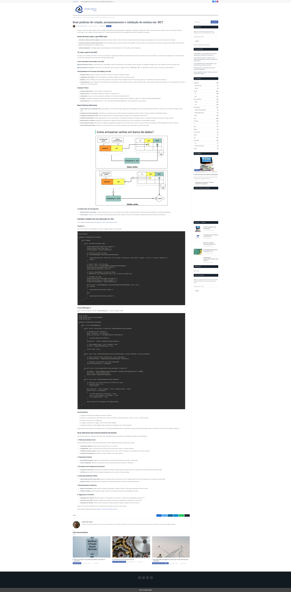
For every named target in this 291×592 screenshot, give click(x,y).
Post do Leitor (197, 132)
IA (167, 563)
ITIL (195, 143)
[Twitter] (67, 37)
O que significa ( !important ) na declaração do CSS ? (210, 250)
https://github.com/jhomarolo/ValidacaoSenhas (105, 222)
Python (195, 135)
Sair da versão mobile (145, 590)
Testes (196, 88)
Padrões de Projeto (199, 145)
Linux (195, 126)
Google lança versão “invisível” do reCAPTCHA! (210, 235)
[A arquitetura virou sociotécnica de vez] (131, 547)
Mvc (196, 96)
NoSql (196, 101)
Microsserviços (198, 85)
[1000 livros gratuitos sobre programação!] (206, 164)
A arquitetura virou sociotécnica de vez (123, 559)
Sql (195, 104)
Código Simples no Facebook (202, 188)
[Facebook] (67, 34)
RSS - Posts (196, 271)
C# (195, 93)
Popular (197, 222)
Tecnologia (196, 140)
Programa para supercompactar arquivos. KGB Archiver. (210, 259)
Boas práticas (77, 563)
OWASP (95, 55)
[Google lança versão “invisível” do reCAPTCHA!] (198, 237)
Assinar (197, 41)
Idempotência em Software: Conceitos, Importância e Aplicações (204, 183)
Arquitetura (196, 83)
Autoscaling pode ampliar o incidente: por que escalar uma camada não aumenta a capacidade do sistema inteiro (206, 59)
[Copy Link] (67, 48)
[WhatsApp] (67, 45)
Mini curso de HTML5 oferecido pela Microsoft (209, 243)
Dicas (195, 118)
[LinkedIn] (67, 41)
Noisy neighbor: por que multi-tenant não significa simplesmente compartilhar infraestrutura (98, 1)
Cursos (195, 115)
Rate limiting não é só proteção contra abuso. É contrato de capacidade (89, 560)
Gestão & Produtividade (119, 561)
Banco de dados (197, 99)
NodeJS (195, 129)
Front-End (196, 121)
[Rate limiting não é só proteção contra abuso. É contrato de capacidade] (91, 547)
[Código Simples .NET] (86, 9)
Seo (195, 137)
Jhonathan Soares (82, 26)
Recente (203, 222)
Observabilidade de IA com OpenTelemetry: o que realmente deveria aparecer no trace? (205, 64)
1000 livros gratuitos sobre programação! (206, 174)
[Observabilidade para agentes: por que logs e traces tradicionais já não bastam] (171, 547)
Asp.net (108, 26)
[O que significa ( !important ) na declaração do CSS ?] (198, 252)
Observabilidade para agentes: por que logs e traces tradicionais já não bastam (170, 560)
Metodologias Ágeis (199, 112)
